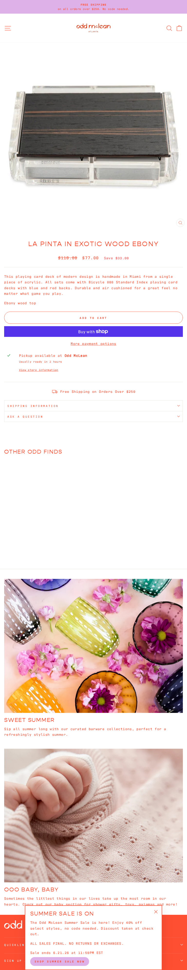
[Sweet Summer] (93, 646)
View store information (38, 370)
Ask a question (25, 416)
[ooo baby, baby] (93, 816)
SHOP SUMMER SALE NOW (60, 961)
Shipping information (33, 406)
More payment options (93, 343)
